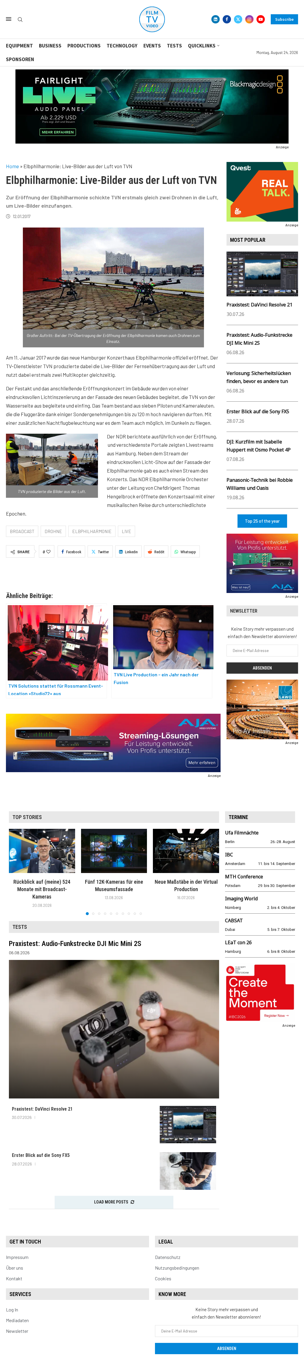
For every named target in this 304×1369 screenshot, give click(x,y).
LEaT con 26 (238, 942)
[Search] (20, 19)
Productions (84, 45)
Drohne (53, 531)
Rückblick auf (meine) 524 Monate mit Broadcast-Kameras (41, 889)
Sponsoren (20, 59)
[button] (17, 872)
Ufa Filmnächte (242, 832)
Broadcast (22, 531)
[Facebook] (227, 19)
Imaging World (241, 898)
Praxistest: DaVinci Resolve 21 (259, 304)
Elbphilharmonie (92, 531)
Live (126, 531)
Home (12, 166)
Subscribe (284, 19)
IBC (229, 854)
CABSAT (234, 920)
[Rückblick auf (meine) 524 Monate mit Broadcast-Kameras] (42, 851)
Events (152, 45)
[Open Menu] (8, 19)
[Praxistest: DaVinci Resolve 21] (188, 1125)
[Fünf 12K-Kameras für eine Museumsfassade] (114, 851)
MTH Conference (244, 876)
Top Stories (27, 817)
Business (50, 45)
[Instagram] (249, 19)
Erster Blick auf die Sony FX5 (258, 411)
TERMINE (238, 817)
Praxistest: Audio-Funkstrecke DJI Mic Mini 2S (75, 943)
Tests (174, 45)
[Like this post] (48, 552)
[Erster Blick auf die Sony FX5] (188, 1171)
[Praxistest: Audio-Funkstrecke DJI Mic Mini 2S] (114, 1029)
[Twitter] (238, 19)
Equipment (19, 45)
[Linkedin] (215, 19)
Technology (122, 45)
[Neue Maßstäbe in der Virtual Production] (186, 851)
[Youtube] (260, 19)
